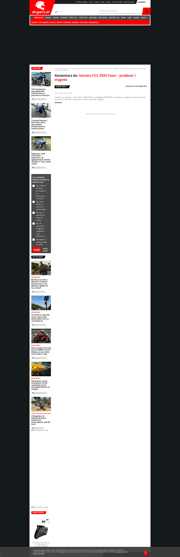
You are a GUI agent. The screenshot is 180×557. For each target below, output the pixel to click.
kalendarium (94, 23)
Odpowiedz (58, 102)
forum (96, 2)
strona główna (81, 2)
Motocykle (67, 68)
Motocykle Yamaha (77, 68)
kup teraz (41, 546)
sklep (91, 2)
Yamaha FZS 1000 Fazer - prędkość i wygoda (111, 68)
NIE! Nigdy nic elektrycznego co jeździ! (41, 242)
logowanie (142, 2)
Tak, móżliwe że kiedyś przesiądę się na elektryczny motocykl (41, 192)
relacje (53, 23)
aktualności (44, 23)
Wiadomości (35, 277)
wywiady (75, 23)
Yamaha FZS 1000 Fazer (90, 68)
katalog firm (117, 2)
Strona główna (59, 68)
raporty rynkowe (64, 23)
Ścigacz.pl (40, 7)
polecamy (84, 23)
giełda (108, 2)
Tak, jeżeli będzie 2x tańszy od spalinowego (41, 205)
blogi (103, 2)
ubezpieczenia (128, 2)
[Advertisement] (41, 471)
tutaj (63, 552)
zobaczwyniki (45, 250)
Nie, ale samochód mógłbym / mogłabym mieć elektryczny (40, 229)
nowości (34, 23)
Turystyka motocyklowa (41, 413)
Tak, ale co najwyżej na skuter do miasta (40, 216)
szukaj (146, 11)
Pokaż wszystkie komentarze (136, 86)
